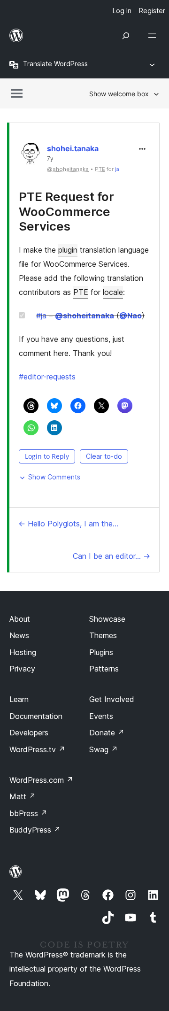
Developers (28, 732)
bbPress (28, 813)
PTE (80, 292)
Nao (130, 315)
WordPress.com (41, 780)
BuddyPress (35, 829)
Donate (106, 732)
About (19, 619)
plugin (67, 250)
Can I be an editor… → (111, 556)
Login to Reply (47, 456)
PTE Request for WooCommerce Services (66, 211)
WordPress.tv (37, 749)
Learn (19, 699)
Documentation (35, 716)
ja (117, 169)
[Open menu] (154, 36)
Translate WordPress (55, 64)
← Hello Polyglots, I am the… (68, 523)
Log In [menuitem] (122, 11)
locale (113, 292)
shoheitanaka (84, 315)
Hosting (22, 652)
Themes (103, 635)
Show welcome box (119, 94)
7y (50, 158)
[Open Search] (126, 36)
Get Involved (111, 699)
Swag (103, 749)
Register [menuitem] (152, 11)
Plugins (101, 652)
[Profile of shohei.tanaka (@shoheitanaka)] (30, 156)
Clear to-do (104, 456)
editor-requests (47, 376)
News (19, 635)
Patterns (104, 668)
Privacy (22, 668)
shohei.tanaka (73, 148)
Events (101, 716)
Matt (22, 796)
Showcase (107, 619)
